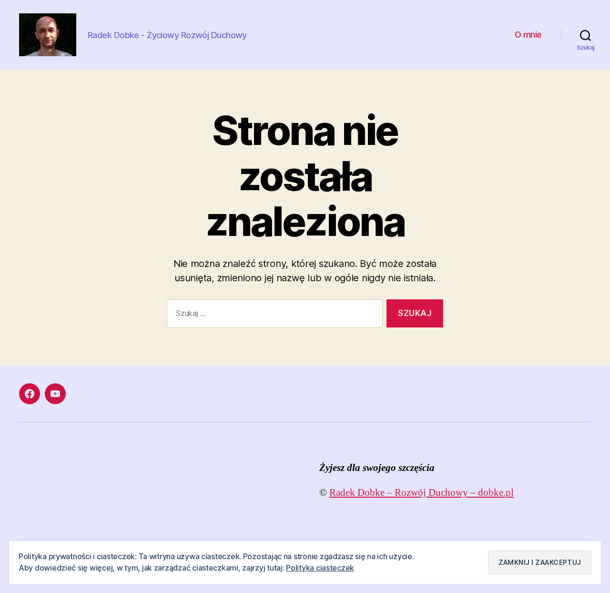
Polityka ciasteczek (320, 568)
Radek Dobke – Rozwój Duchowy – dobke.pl (421, 492)
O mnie (528, 35)
